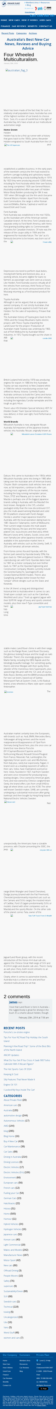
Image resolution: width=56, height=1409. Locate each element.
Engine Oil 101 (10, 1084)
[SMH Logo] (39, 9)
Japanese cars (10, 1234)
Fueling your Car (11, 1193)
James (13, 1002)
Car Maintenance (12, 1146)
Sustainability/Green (13, 1291)
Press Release (30, 12)
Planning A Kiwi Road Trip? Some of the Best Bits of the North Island (27, 1048)
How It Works (30, 20)
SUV (6, 1296)
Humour (8, 1218)
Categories (21, 33)
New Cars (14, 20)
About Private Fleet (13, 1100)
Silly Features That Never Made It (19, 1079)
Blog (29, 5)
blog (6, 1131)
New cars (8, 1265)
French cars (9, 1187)
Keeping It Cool (11, 1074)
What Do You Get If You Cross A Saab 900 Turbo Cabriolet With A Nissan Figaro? (27, 1062)
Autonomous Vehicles (14, 1120)
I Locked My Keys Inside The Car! (19, 1089)
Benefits (32, 26)
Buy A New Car (11, 1141)
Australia (8, 1110)
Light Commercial (12, 1244)
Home (4, 20)
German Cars (10, 1198)
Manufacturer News (13, 1255)
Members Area (32, 2)
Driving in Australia (12, 1156)
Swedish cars (10, 1301)
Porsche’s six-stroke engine (17, 1032)
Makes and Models (13, 1249)
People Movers (11, 1275)
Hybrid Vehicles (11, 1224)
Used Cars (45, 20)
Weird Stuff (9, 1332)
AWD (6, 1125)
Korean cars (9, 1239)
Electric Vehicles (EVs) (14, 1172)
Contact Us (45, 26)
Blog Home (9, 1136)
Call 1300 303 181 (42, 15)
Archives (33, 33)
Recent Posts (7, 33)
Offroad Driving (11, 1270)
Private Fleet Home (11, 4)
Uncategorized (11, 1317)
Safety (7, 1280)
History (7, 1208)
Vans (6, 1327)
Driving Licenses (11, 1162)
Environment (10, 1177)
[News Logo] (47, 9)
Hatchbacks (9, 1203)
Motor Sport (10, 1260)
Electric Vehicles (11, 1167)
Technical (8, 1306)
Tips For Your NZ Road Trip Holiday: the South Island (26, 1039)
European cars (11, 1182)
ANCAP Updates (11, 1055)
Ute (5, 1322)
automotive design (13, 1115)
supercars (8, 1286)
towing (7, 1311)
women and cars (12, 1337)
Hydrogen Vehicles (12, 1229)
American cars (10, 1105)
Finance (5, 26)
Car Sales (8, 1151)
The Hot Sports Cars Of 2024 (18, 1069)
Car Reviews (19, 26)
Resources (45, 2)
